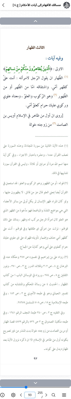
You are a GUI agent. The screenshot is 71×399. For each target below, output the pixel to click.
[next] (35, 383)
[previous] (21, 395)
